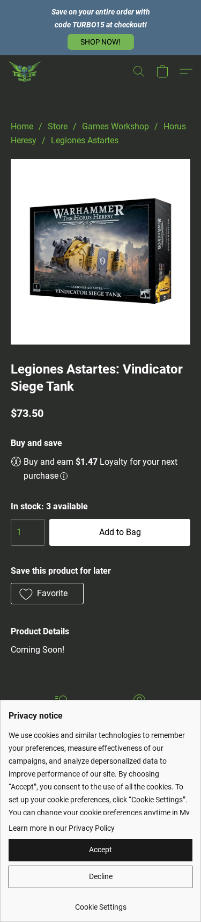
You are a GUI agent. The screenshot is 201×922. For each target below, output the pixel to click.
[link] (100, 902)
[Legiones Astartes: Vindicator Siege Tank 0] (100, 252)
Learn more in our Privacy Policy (62, 828)
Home (22, 126)
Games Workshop (115, 126)
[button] (101, 42)
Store (58, 126)
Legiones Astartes (84, 140)
